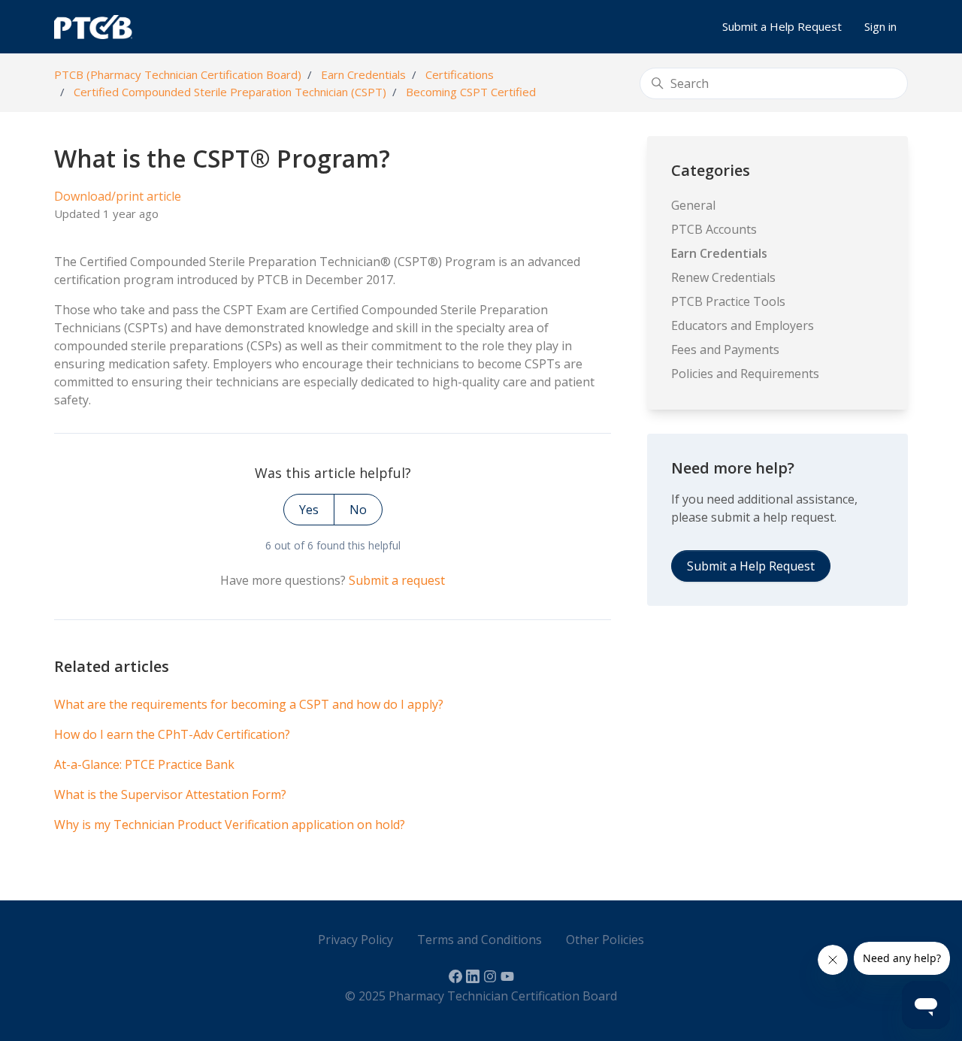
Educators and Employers (742, 325)
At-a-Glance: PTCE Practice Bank (144, 764)
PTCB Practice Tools (728, 301)
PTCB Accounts (714, 229)
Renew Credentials (723, 277)
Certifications (459, 74)
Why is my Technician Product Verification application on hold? (229, 824)
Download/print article (117, 196)
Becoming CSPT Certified (471, 91)
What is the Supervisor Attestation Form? (170, 794)
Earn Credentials (363, 74)
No (358, 509)
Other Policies (605, 939)
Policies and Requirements (745, 373)
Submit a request (397, 580)
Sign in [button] (880, 26)
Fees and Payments (725, 349)
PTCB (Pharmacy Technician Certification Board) (177, 74)
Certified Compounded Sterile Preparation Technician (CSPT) (230, 91)
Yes (309, 509)
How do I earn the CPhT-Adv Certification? (172, 734)
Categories (710, 170)
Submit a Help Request (782, 26)
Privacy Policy (355, 939)
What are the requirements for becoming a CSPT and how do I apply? (248, 704)
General (693, 205)
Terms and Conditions (479, 939)
